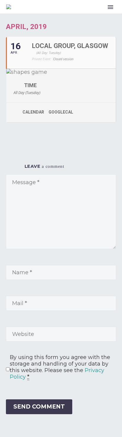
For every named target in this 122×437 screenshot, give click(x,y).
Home (61, 14)
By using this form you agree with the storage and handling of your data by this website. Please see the (60, 367)
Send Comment (39, 406)
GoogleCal (61, 112)
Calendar (33, 112)
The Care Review (97, 14)
